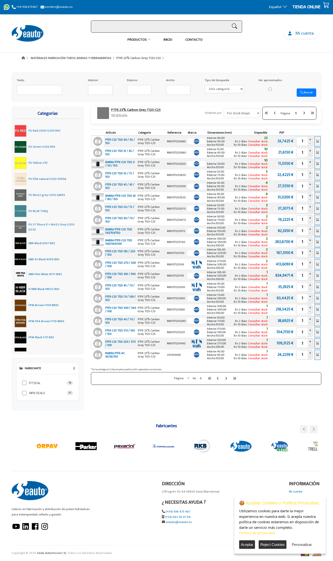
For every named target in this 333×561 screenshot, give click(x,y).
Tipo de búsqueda (217, 80)
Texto (20, 80)
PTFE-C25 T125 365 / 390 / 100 (120, 275)
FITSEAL (34, 383)
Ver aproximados (270, 80)
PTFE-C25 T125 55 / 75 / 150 (119, 175)
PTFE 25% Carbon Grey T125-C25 (138, 58)
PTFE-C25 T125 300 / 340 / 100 (120, 309)
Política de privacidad (257, 532)
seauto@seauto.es (179, 522)
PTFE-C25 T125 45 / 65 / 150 (119, 186)
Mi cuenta (304, 33)
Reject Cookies (272, 544)
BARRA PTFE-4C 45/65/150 (115, 354)
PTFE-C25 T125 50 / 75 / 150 (119, 208)
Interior (93, 80)
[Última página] (312, 113)
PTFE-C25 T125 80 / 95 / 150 (120, 141)
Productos (137, 40)
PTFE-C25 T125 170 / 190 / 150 (120, 332)
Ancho (170, 80)
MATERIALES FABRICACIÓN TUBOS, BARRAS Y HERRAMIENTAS (71, 58)
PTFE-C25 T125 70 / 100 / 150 (120, 298)
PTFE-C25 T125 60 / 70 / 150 (120, 219)
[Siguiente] (304, 113)
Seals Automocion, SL (52, 553)
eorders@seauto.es (58, 7)
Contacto (194, 40)
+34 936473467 (27, 7)
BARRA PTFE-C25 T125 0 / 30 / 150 (120, 163)
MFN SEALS (37, 393)
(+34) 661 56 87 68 (178, 517)
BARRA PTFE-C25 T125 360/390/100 (118, 242)
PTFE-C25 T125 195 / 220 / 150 (120, 253)
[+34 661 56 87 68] (7, 7)
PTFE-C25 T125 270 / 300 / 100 (120, 264)
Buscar (308, 92)
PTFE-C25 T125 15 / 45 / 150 (119, 152)
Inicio (168, 40)
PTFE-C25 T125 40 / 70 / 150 (120, 321)
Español (275, 7)
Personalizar (302, 544)
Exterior (132, 80)
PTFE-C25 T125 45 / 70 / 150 (120, 287)
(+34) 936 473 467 (178, 511)
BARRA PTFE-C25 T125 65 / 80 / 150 (120, 197)
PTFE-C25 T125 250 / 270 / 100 (120, 343)
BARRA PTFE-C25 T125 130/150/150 (118, 231)
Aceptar (247, 544)
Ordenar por (213, 113)
